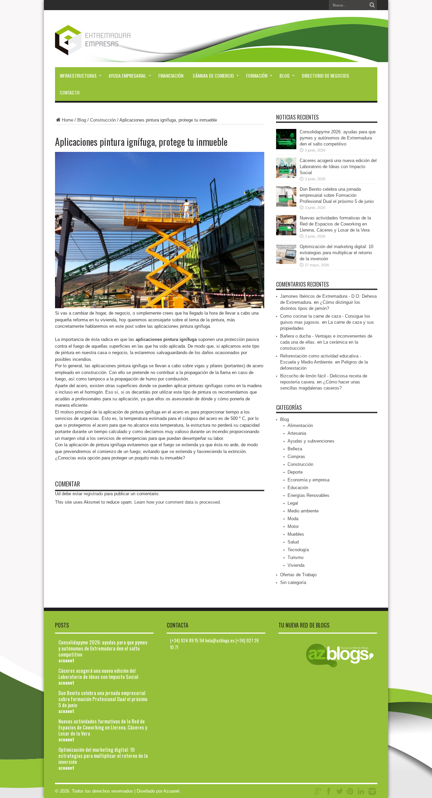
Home (67, 120)
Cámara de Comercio (213, 75)
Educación (298, 487)
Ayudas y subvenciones (311, 441)
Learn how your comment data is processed (177, 502)
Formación (256, 75)
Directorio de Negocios (325, 75)
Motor (293, 526)
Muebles (296, 534)
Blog (284, 75)
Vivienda (296, 565)
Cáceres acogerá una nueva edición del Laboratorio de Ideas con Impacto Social (338, 166)
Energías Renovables (308, 495)
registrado (93, 493)
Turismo (295, 557)
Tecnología (298, 549)
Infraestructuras (78, 75)
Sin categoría (293, 582)
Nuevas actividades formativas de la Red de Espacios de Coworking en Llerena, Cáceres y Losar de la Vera (335, 224)
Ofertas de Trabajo (298, 574)
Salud (293, 541)
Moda (293, 518)
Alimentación (300, 425)
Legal (293, 503)
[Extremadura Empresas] (111, 50)
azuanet (66, 660)
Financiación (170, 75)
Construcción (103, 120)
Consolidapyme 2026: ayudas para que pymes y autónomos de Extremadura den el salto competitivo (338, 138)
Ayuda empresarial (127, 75)
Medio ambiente (303, 510)
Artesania (297, 433)
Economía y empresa (308, 479)
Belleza (295, 448)
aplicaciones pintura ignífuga (166, 339)
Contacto (70, 92)
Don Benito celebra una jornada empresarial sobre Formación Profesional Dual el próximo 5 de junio (337, 195)
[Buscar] (372, 5)
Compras (296, 456)
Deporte (295, 472)
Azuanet (171, 791)
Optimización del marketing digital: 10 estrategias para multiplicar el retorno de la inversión (336, 252)
